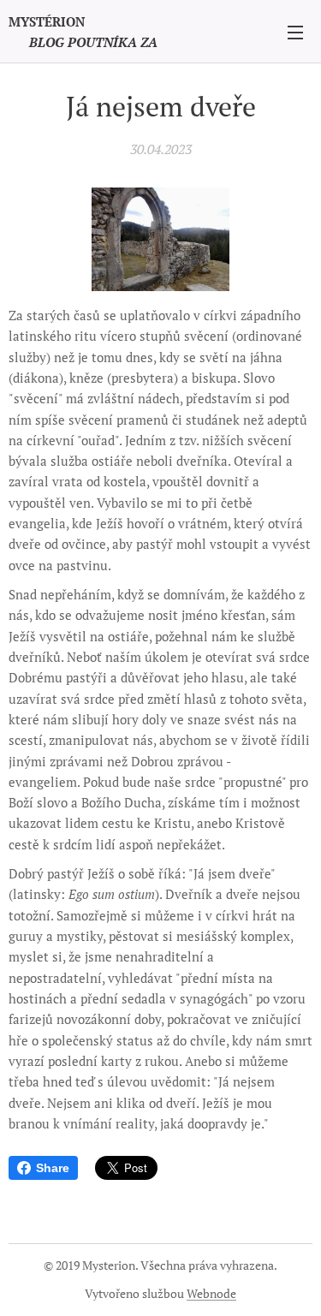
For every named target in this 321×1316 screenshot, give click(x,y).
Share (52, 1168)
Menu (295, 32)
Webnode (211, 1293)
